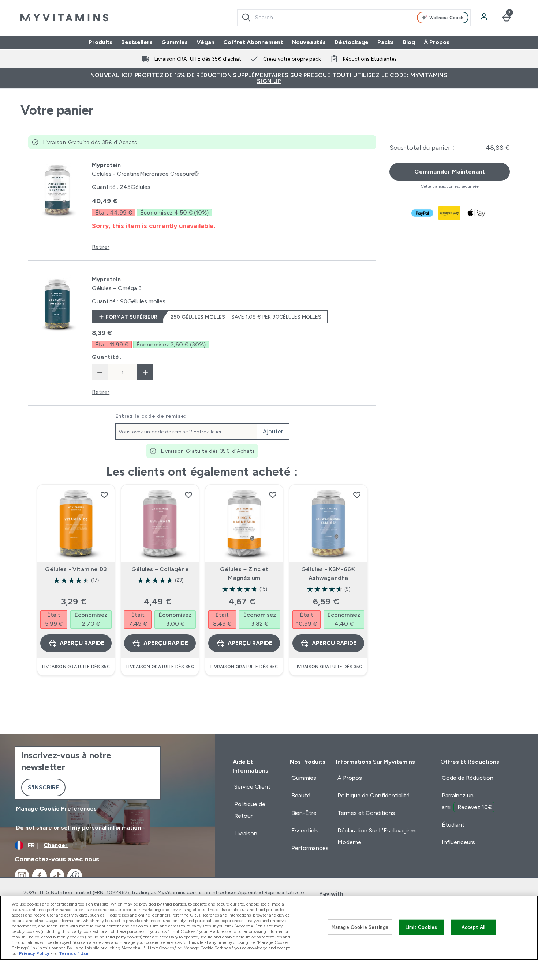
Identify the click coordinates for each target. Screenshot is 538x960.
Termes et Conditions (366, 813)
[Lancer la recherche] (246, 17)
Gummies (174, 42)
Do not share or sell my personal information (78, 827)
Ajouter (273, 431)
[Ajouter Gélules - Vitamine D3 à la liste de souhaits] (104, 494)
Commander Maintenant (449, 171)
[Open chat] (74, 876)
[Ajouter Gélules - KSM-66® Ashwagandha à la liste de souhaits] (357, 494)
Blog (409, 42)
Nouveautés (309, 42)
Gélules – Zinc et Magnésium (244, 573)
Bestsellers (137, 42)
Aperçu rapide (82, 643)
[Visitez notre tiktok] (57, 876)
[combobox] (354, 17)
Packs (385, 42)
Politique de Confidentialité (373, 795)
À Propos (436, 42)
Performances (310, 848)
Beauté (300, 795)
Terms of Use (74, 953)
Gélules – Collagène (160, 569)
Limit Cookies (421, 927)
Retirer (100, 247)
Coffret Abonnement (253, 42)
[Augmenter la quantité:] (145, 372)
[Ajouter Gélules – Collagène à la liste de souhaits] (188, 494)
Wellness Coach (446, 17)
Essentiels (304, 830)
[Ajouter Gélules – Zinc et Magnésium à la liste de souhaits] (272, 494)
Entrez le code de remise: (151, 416)
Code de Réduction (467, 778)
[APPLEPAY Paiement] (477, 213)
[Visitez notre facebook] (39, 876)
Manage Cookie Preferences (56, 808)
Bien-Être (304, 813)
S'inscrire (43, 787)
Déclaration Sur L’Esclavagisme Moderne (378, 836)
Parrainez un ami (467, 801)
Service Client (252, 786)
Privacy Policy (34, 953)
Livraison (245, 833)
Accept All (473, 927)
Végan (205, 42)
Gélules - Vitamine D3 (76, 569)
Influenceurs (458, 842)
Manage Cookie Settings (360, 927)
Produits (100, 42)
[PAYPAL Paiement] (422, 213)
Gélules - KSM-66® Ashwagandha (328, 573)
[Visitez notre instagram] (22, 876)
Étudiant (453, 824)
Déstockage (352, 42)
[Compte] (485, 17)
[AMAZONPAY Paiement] (449, 213)
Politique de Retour (249, 810)
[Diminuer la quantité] (100, 372)
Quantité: (106, 357)
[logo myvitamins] (64, 17)
